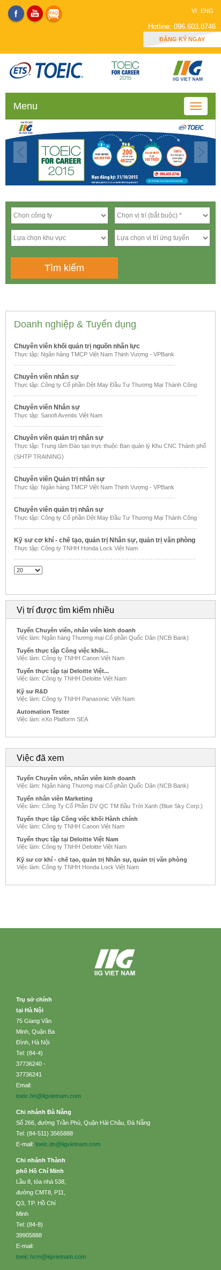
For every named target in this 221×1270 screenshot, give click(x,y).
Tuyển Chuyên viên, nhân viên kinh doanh (76, 630)
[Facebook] (16, 13)
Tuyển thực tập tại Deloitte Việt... (63, 671)
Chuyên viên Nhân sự (47, 407)
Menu (25, 106)
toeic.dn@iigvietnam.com (67, 1144)
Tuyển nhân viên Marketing (55, 798)
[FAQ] (54, 13)
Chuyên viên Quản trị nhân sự (59, 479)
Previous (20, 152)
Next (201, 152)
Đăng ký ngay (182, 39)
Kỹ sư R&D (32, 691)
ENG (207, 11)
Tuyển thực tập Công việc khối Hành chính (77, 819)
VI (194, 11)
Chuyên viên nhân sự (46, 376)
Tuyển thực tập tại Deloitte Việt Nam (68, 839)
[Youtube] (35, 13)
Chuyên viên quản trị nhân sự (59, 438)
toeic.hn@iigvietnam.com (48, 1096)
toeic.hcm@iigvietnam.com (51, 1256)
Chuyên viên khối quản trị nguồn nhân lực (77, 346)
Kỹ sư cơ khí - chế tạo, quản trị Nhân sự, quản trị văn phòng (104, 540)
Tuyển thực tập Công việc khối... (62, 650)
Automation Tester (43, 711)
